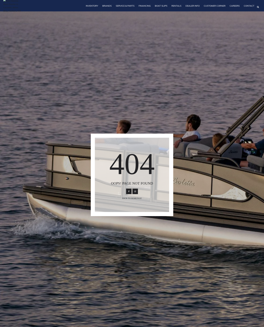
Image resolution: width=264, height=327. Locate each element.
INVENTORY (92, 5)
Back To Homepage (132, 198)
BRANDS (107, 5)
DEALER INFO (192, 5)
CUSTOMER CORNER (215, 5)
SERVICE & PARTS (125, 5)
